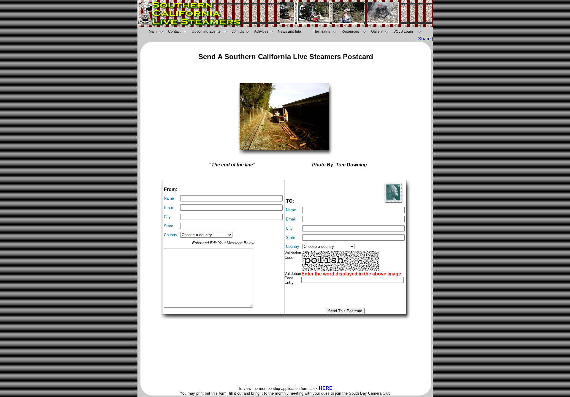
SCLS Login (403, 31)
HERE (325, 388)
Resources (350, 31)
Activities (261, 31)
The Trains (321, 31)
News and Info (289, 31)
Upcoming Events (206, 31)
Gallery (377, 31)
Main (153, 31)
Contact (174, 31)
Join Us (238, 31)
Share (424, 38)
